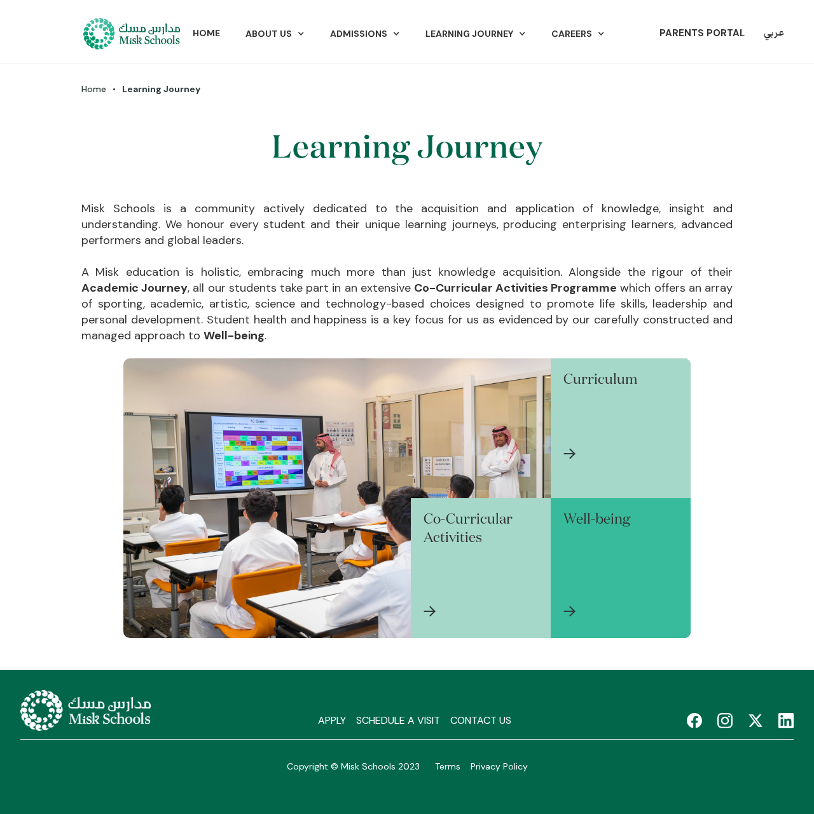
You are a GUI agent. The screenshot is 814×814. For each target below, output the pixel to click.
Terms (447, 766)
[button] (275, 34)
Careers (571, 33)
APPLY (332, 720)
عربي (774, 33)
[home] (130, 33)
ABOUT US (268, 33)
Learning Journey (469, 33)
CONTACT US (480, 720)
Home (206, 33)
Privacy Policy (499, 766)
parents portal (702, 33)
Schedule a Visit (398, 720)
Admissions (358, 33)
